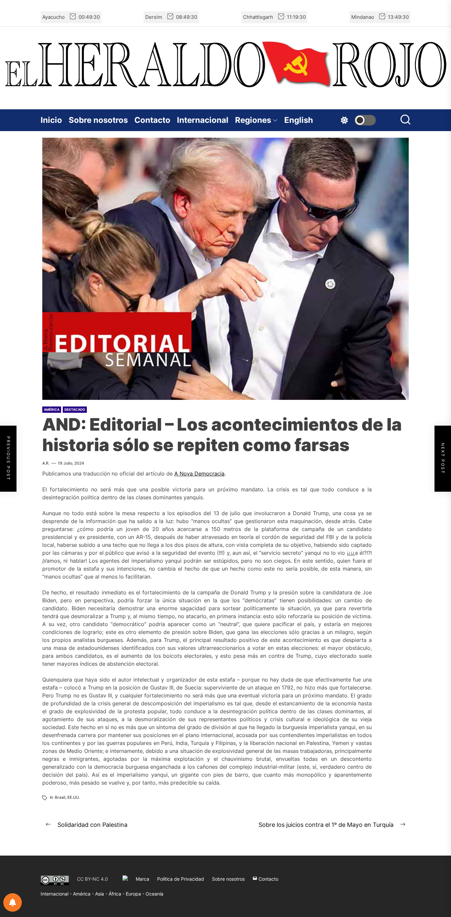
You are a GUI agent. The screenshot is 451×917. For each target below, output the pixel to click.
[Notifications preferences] (12, 902)
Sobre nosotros (98, 120)
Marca (142, 879)
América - (84, 894)
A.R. (46, 463)
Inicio (51, 120)
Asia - (102, 894)
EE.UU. (73, 797)
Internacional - (57, 894)
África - (117, 894)
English (298, 120)
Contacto (152, 120)
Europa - (136, 894)
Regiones (253, 120)
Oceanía (154, 894)
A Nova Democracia (199, 473)
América (51, 409)
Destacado (74, 409)
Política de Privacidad (180, 879)
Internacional (202, 120)
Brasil (60, 797)
